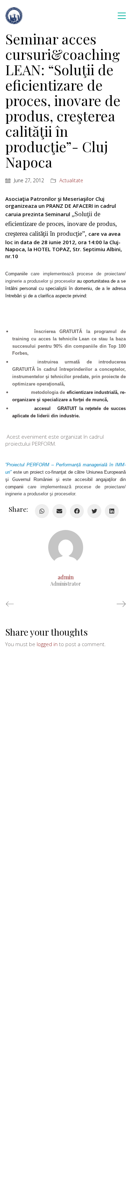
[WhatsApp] (42, 511)
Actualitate (71, 180)
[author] (65, 547)
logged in (47, 644)
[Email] (59, 511)
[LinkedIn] (112, 511)
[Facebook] (77, 511)
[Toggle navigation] (122, 16)
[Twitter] (94, 511)
